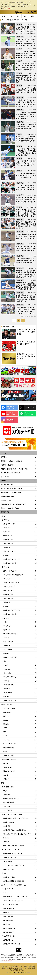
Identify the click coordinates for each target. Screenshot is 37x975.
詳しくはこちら (8, 8)
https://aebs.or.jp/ (6, 960)
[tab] (17, 16)
